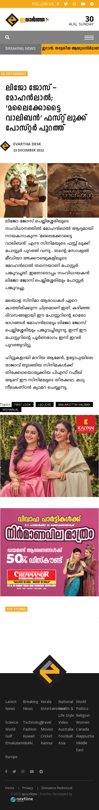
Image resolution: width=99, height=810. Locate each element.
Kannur (47, 742)
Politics (82, 708)
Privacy (27, 788)
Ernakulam (14, 742)
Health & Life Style (66, 712)
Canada (82, 729)
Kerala (46, 701)
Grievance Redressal (56, 788)
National (65, 701)
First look (22, 404)
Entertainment (14, 73)
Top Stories (16, 609)
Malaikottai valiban (74, 404)
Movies (47, 729)
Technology (32, 722)
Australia (65, 729)
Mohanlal (11, 409)
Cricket (47, 736)
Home (9, 788)
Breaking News (30, 705)
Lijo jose (44, 404)
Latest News (11, 705)
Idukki (28, 742)
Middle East (81, 746)
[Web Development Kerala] (22, 799)
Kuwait (29, 736)
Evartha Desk (27, 143)
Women (82, 722)
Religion (83, 715)
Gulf (8, 736)
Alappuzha (85, 736)
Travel (46, 722)
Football (65, 736)
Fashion (29, 729)
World (81, 701)
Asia (61, 742)
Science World (11, 726)
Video (63, 722)
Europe (11, 756)
